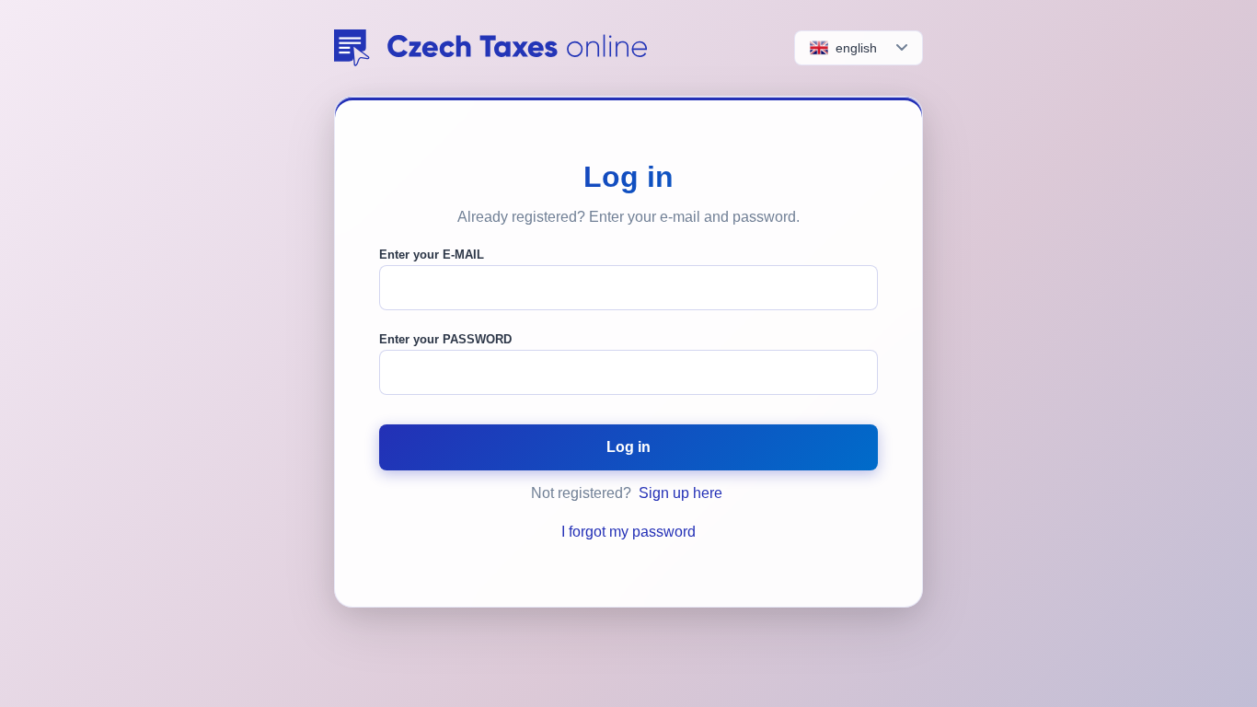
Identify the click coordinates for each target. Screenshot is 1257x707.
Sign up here (680, 493)
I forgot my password (628, 531)
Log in (628, 447)
